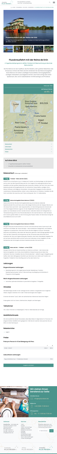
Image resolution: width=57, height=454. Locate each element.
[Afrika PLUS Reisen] (28, 448)
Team (22, 424)
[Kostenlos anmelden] (51, 430)
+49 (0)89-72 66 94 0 (41, 406)
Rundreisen (31, 7)
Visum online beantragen (27, 437)
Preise (6, 151)
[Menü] (54, 2)
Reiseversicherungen (26, 435)
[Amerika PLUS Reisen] (46, 448)
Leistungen (8, 146)
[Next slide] (52, 49)
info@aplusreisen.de (41, 399)
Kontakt (23, 425)
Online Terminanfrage (26, 427)
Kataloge (23, 431)
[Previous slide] (4, 49)
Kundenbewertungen (26, 434)
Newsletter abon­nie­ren (26, 430)
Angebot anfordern (28, 365)
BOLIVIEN (25, 7)
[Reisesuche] (50, 2)
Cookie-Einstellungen (26, 438)
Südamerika (19, 7)
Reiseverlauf (8, 144)
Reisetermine (8, 149)
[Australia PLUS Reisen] (11, 448)
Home (13, 7)
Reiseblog (23, 432)
